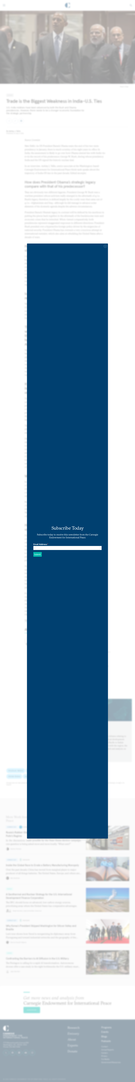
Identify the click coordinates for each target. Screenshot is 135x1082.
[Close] (105, 246)
